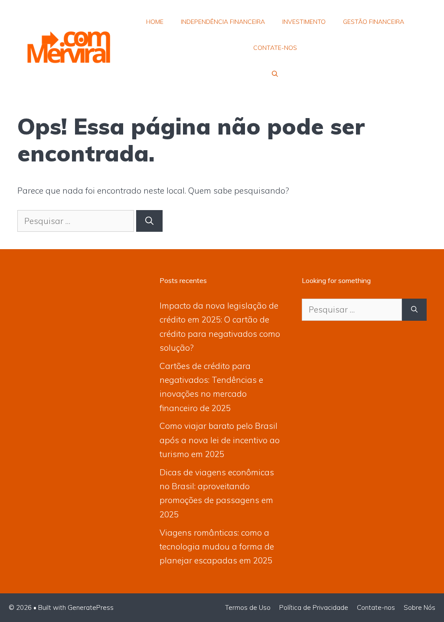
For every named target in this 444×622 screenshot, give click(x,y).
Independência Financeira (223, 22)
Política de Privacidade (313, 607)
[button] (275, 74)
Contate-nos (275, 48)
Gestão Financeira (373, 22)
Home (154, 22)
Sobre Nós (419, 607)
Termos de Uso (248, 607)
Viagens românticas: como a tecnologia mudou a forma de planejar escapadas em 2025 (217, 546)
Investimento (304, 22)
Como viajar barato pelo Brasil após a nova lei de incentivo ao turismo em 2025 (220, 440)
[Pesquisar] (149, 221)
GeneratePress (91, 607)
